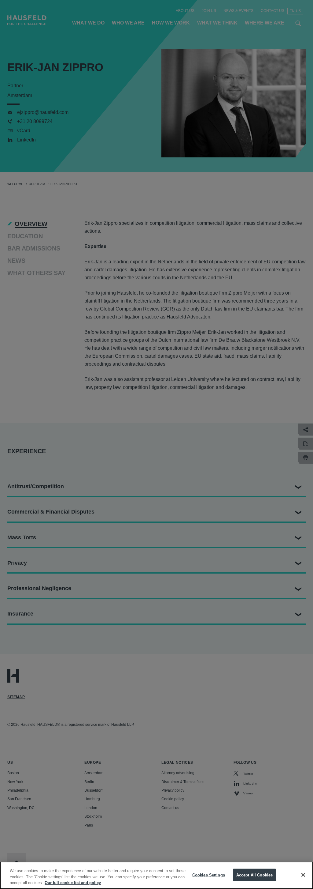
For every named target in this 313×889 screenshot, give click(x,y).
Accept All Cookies (254, 874)
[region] (156, 875)
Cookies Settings (208, 874)
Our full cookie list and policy (73, 882)
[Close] (303, 875)
